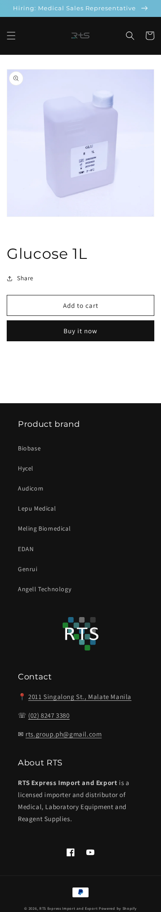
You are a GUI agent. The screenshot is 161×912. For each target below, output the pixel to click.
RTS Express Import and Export (68, 908)
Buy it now (80, 331)
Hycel (26, 468)
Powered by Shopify (118, 908)
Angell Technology (44, 589)
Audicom (30, 488)
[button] (11, 35)
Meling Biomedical (44, 528)
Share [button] (25, 278)
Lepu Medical (37, 508)
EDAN (26, 549)
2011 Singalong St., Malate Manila (79, 696)
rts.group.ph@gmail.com (63, 734)
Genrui (28, 569)
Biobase (29, 448)
